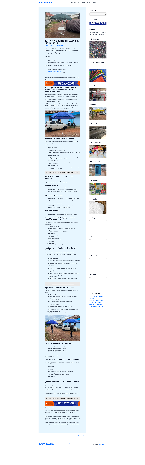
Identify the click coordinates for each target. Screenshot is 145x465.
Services (88, 2)
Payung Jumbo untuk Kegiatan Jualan (56, 68)
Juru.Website (101, 444)
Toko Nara (73, 2)
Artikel (78, 2)
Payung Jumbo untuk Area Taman (55, 71)
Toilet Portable (49, 45)
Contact (94, 2)
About (83, 2)
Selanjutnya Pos (82, 435)
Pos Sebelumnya (43, 435)
